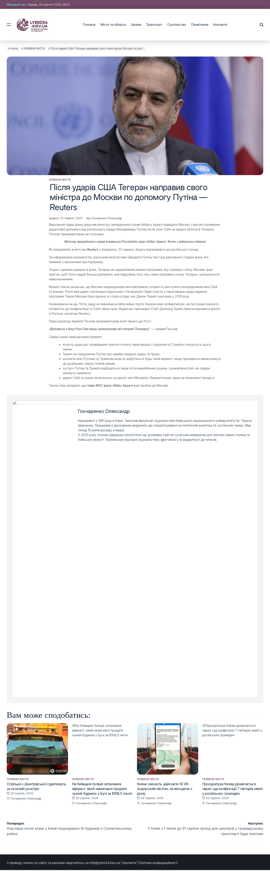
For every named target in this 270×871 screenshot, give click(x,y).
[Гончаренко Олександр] (43, 549)
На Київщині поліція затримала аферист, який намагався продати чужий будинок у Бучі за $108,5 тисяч (102, 789)
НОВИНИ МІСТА (60, 179)
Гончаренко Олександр (106, 218)
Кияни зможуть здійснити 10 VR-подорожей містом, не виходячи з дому (164, 789)
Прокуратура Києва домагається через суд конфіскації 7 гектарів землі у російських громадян (232, 789)
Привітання (199, 24)
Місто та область (113, 24)
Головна (89, 24)
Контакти (220, 24)
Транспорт (154, 24)
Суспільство (176, 24)
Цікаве (136, 24)
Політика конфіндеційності (158, 863)
